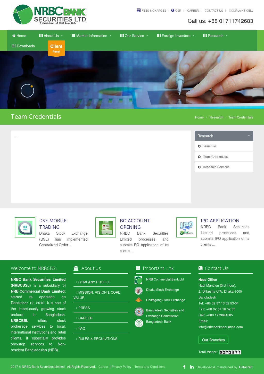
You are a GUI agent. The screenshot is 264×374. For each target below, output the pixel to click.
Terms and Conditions (150, 366)
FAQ (81, 328)
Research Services (215, 167)
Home (20, 35)
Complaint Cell (241, 10)
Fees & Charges (154, 10)
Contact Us (214, 10)
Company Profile (94, 281)
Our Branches (213, 339)
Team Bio (208, 146)
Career (193, 10)
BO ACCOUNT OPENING (135, 223)
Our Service (134, 35)
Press (83, 307)
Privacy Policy (121, 366)
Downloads (25, 45)
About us (51, 35)
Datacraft (246, 366)
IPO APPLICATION (220, 220)
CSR (178, 10)
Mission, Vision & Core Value (96, 295)
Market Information (91, 35)
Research (215, 35)
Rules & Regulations (97, 338)
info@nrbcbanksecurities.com (221, 326)
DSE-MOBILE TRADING (53, 223)
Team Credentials (214, 156)
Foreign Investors (175, 35)
